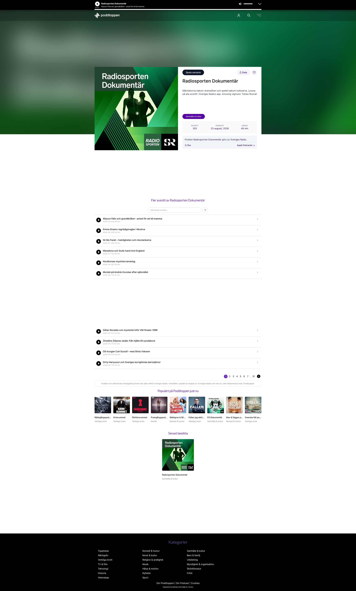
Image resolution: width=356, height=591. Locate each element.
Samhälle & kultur (194, 116)
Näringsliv (103, 555)
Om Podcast (182, 583)
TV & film (102, 564)
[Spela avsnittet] (98, 220)
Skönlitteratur (194, 568)
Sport (145, 577)
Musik (145, 564)
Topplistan (103, 550)
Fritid (189, 573)
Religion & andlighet (152, 559)
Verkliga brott (105, 559)
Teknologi (103, 568)
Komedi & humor (151, 550)
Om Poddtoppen (165, 583)
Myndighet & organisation (200, 564)
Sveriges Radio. (239, 139)
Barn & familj (193, 555)
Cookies (195, 583)
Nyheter (146, 573)
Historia (102, 573)
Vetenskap (103, 577)
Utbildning (192, 559)
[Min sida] (239, 15)
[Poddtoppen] (107, 15)
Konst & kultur (149, 555)
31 (253, 376)
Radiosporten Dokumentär (207, 139)
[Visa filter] (205, 210)
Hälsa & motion (150, 568)
